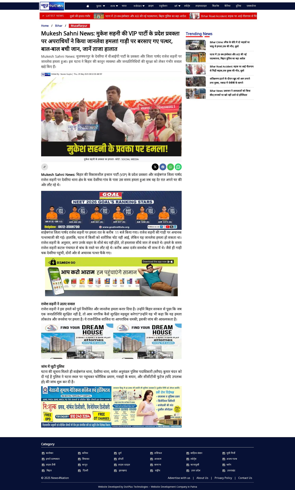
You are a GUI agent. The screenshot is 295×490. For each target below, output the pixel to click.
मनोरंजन (138, 6)
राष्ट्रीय (156, 470)
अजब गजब (231, 458)
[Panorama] (111, 344)
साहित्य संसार (195, 453)
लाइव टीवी (50, 464)
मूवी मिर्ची (230, 453)
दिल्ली (84, 470)
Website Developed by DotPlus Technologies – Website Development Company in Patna (147, 486)
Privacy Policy (223, 478)
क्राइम (151, 5)
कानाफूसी (194, 464)
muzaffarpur (79, 26)
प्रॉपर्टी (120, 458)
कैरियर (227, 5)
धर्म (176, 6)
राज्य (113, 6)
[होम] (52, 6)
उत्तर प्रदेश (194, 470)
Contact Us (245, 478)
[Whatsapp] (170, 167)
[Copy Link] (44, 167)
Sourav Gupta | (67, 74)
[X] (155, 167)
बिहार (48, 470)
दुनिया (238, 5)
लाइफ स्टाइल (123, 464)
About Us (202, 478)
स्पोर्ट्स (187, 5)
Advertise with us (179, 478)
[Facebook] (162, 167)
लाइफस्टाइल (201, 5)
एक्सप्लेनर (251, 5)
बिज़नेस (215, 5)
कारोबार (49, 453)
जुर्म (119, 453)
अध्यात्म (157, 458)
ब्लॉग (228, 464)
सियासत (85, 458)
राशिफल (157, 453)
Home (45, 26)
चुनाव (99, 6)
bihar (58, 26)
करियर (84, 453)
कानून (84, 464)
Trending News (199, 33)
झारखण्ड (122, 470)
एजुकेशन (163, 5)
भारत (124, 5)
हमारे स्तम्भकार (52, 458)
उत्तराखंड (230, 470)
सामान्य (157, 464)
